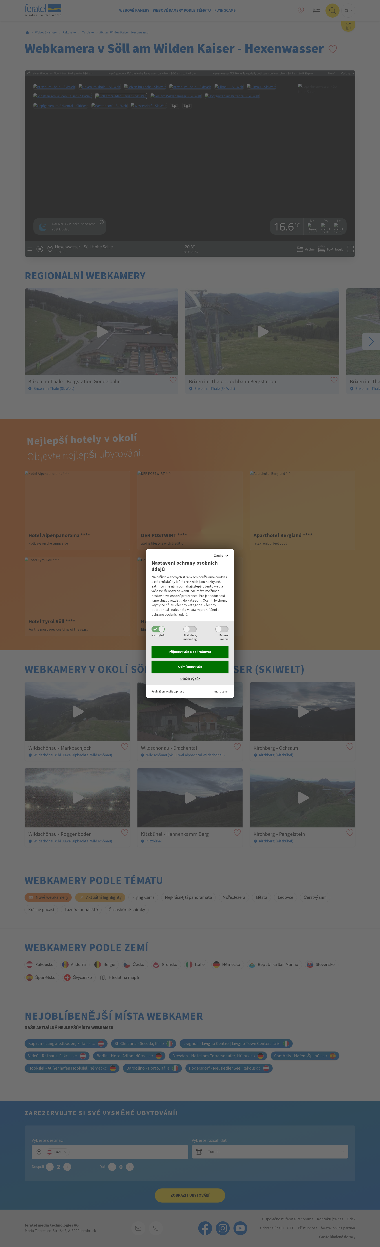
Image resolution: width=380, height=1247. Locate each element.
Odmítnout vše (190, 666)
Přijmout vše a (190, 651)
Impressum (221, 691)
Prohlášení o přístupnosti (168, 691)
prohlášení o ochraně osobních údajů (185, 612)
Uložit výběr (190, 678)
